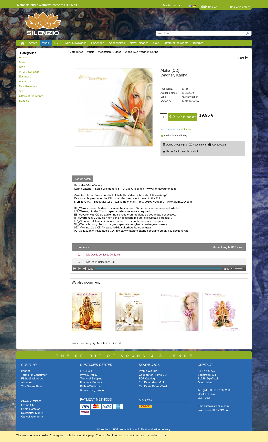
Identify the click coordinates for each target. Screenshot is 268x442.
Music (46, 43)
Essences (97, 43)
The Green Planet (32, 386)
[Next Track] (84, 268)
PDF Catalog (147, 378)
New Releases (139, 43)
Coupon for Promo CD (153, 374)
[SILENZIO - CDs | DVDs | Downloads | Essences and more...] (43, 24)
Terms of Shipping (91, 378)
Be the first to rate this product (182, 151)
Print (241, 57)
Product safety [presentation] (82, 178)
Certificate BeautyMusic (153, 386)
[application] (159, 257)
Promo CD (27, 405)
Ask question (219, 144)
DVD (57, 43)
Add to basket (186, 117)
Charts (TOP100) (32, 401)
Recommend (200, 144)
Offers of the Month (176, 43)
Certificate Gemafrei (151, 382)
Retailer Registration (92, 390)
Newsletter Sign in (32, 412)
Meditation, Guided (109, 343)
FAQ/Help (86, 370)
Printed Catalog (30, 408)
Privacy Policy (88, 374)
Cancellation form (32, 416)
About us (26, 382)
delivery (186, 129)
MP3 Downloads (76, 43)
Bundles (198, 43)
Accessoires (117, 43)
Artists (33, 43)
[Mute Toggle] (232, 268)
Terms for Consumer (34, 374)
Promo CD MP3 (148, 370)
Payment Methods (91, 382)
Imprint (25, 370)
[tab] (82, 178)
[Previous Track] (74, 268)
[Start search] (248, 33)
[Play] (79, 268)
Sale (156, 43)
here (161, 435)
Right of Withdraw (32, 378)
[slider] (240, 268)
